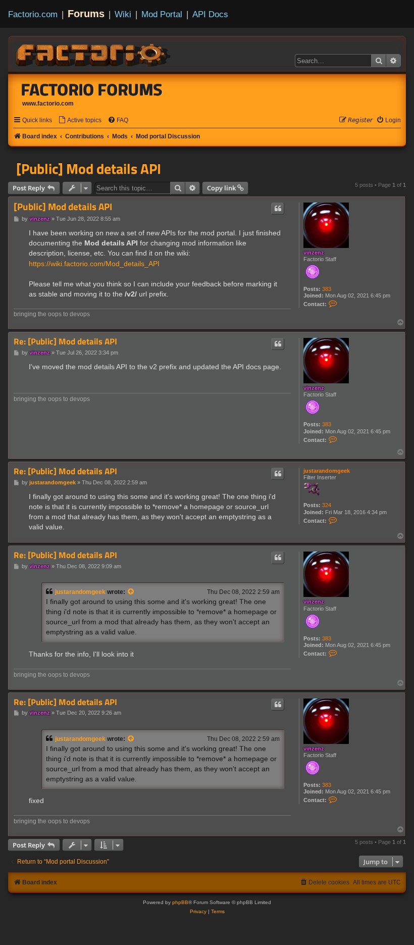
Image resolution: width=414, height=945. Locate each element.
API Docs (210, 14)
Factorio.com (33, 14)
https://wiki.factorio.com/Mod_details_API (94, 264)
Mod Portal (161, 14)
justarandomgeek (326, 471)
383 (326, 289)
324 (326, 505)
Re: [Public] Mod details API (65, 341)
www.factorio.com (48, 103)
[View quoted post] (131, 592)
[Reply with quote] (277, 209)
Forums (86, 13)
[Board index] (94, 53)
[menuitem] (79, 120)
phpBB (180, 902)
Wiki (123, 14)
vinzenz (313, 253)
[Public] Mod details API (88, 168)
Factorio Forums (92, 89)
